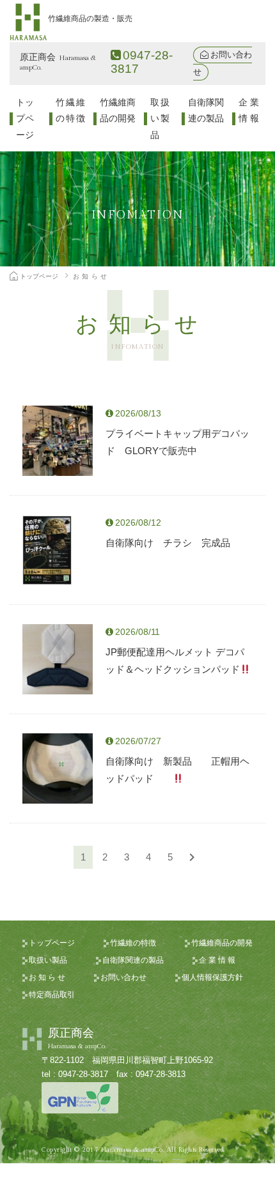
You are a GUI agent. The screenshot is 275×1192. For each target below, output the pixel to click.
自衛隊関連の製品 (206, 110)
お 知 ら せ (47, 977)
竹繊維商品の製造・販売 (90, 18)
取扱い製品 (160, 118)
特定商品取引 (52, 994)
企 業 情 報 (249, 110)
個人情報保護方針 (212, 977)
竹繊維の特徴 (71, 110)
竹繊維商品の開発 (118, 110)
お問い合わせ (123, 977)
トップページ (25, 118)
